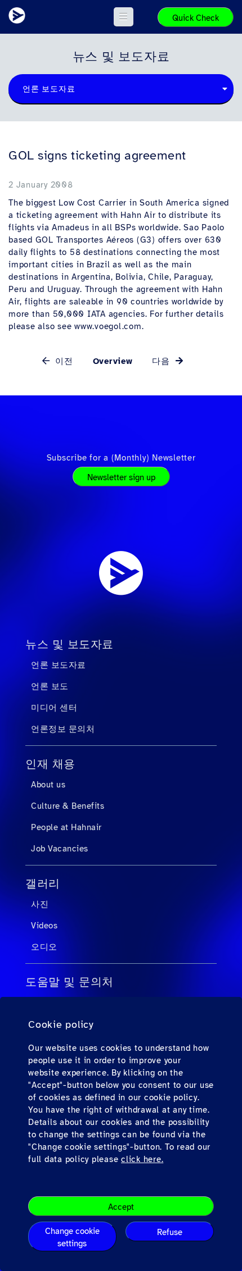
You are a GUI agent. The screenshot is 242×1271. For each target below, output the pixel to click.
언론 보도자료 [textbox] (49, 89)
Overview (113, 361)
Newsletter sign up (121, 477)
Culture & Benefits (67, 806)
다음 (162, 361)
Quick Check (195, 18)
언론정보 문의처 (63, 729)
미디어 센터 (54, 708)
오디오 (44, 947)
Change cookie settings (72, 1237)
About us (48, 785)
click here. (142, 1159)
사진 (39, 904)
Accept (121, 1207)
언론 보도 (50, 686)
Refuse (169, 1232)
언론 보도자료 (58, 665)
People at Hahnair (66, 827)
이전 (62, 361)
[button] (123, 16)
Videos (44, 926)
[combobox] (121, 89)
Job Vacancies (59, 849)
